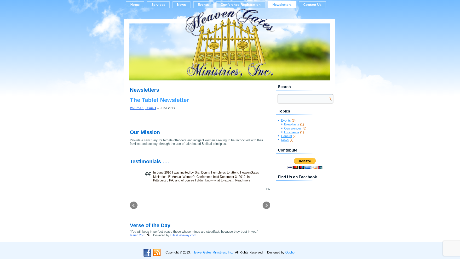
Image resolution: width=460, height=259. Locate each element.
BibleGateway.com (183, 235)
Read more (242, 180)
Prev (134, 205)
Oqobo (289, 252)
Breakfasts (291, 124)
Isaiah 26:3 (137, 235)
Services (158, 4)
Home (135, 4)
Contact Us (312, 4)
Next (266, 205)
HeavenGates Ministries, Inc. (213, 252)
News (181, 4)
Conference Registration (241, 4)
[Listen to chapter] (148, 235)
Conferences (293, 128)
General (286, 136)
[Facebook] (147, 253)
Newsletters (282, 4)
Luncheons (291, 132)
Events (203, 4)
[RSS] (157, 253)
